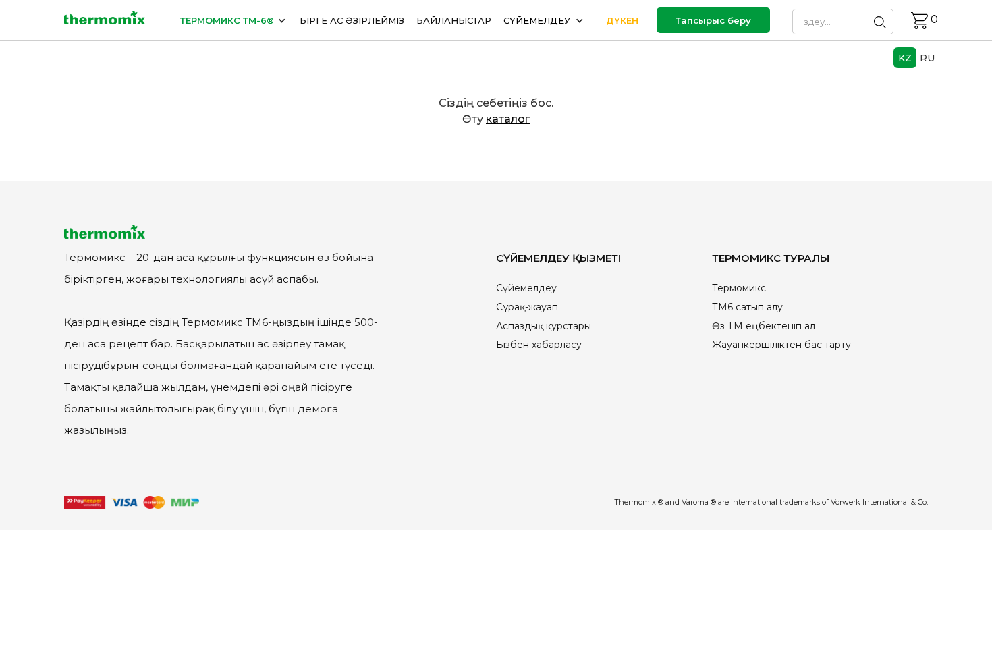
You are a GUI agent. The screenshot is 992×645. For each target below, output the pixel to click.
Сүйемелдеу (526, 288)
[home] (104, 20)
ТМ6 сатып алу (747, 307)
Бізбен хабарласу (539, 345)
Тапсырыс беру (713, 20)
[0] (919, 20)
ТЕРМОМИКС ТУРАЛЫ (770, 258)
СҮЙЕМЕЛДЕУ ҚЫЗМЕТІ (558, 258)
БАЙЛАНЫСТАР (453, 20)
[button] (234, 20)
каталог (508, 119)
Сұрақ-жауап (527, 307)
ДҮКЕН (622, 20)
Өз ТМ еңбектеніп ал (763, 326)
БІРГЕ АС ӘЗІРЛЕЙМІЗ (352, 20)
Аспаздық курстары (543, 326)
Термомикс (739, 288)
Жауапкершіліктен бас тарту (781, 345)
